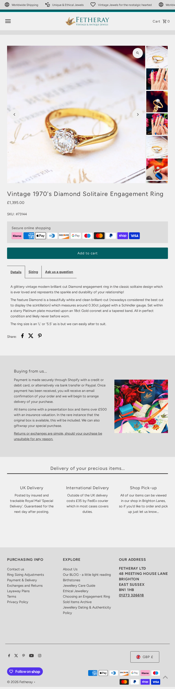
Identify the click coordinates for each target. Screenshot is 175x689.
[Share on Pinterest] (40, 336)
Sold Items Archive (77, 602)
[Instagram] (39, 656)
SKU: (11, 214)
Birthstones (71, 580)
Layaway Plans (18, 591)
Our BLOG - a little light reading (87, 575)
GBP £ (148, 657)
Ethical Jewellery (75, 591)
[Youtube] (31, 656)
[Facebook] (8, 656)
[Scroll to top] (165, 677)
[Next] (138, 114)
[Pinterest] (23, 656)
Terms (11, 596)
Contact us (15, 569)
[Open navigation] (33, 21)
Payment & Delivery (22, 580)
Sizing (33, 272)
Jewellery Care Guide (79, 586)
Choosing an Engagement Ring (86, 596)
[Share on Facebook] (22, 336)
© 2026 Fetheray (20, 682)
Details (15, 272)
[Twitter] (15, 656)
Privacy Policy (17, 602)
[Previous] (14, 114)
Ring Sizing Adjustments (25, 575)
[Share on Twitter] (30, 336)
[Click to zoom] (138, 53)
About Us (70, 569)
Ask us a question (59, 272)
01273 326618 (131, 595)
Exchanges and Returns (25, 586)
